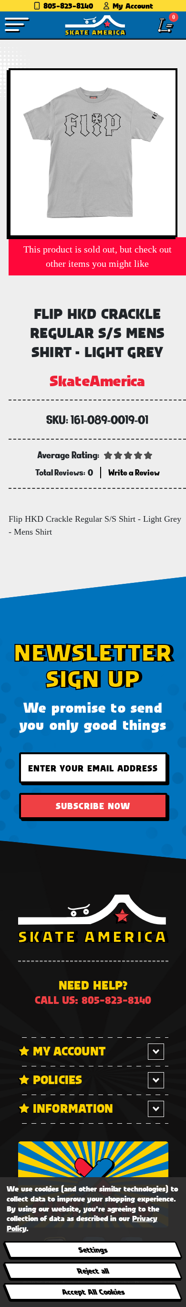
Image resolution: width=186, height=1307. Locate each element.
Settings (92, 1249)
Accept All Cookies (92, 1291)
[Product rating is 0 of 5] (128, 454)
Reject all (93, 1270)
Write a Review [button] (134, 472)
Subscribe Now (93, 806)
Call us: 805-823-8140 (93, 999)
